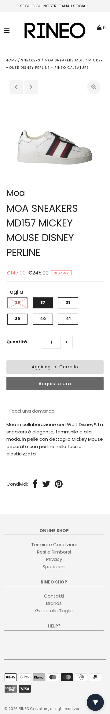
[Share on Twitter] (46, 484)
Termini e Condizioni (54, 544)
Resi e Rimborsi (54, 552)
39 (17, 319)
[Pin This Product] (59, 484)
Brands (54, 603)
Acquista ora (54, 383)
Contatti (54, 596)
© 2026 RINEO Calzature (26, 708)
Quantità (16, 342)
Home (11, 60)
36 (17, 302)
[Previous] (16, 87)
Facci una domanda (32, 411)
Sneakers (30, 60)
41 (68, 319)
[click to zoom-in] (94, 87)
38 (68, 302)
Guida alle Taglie (54, 610)
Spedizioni (53, 566)
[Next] (31, 87)
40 (43, 319)
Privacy (54, 559)
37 (42, 302)
